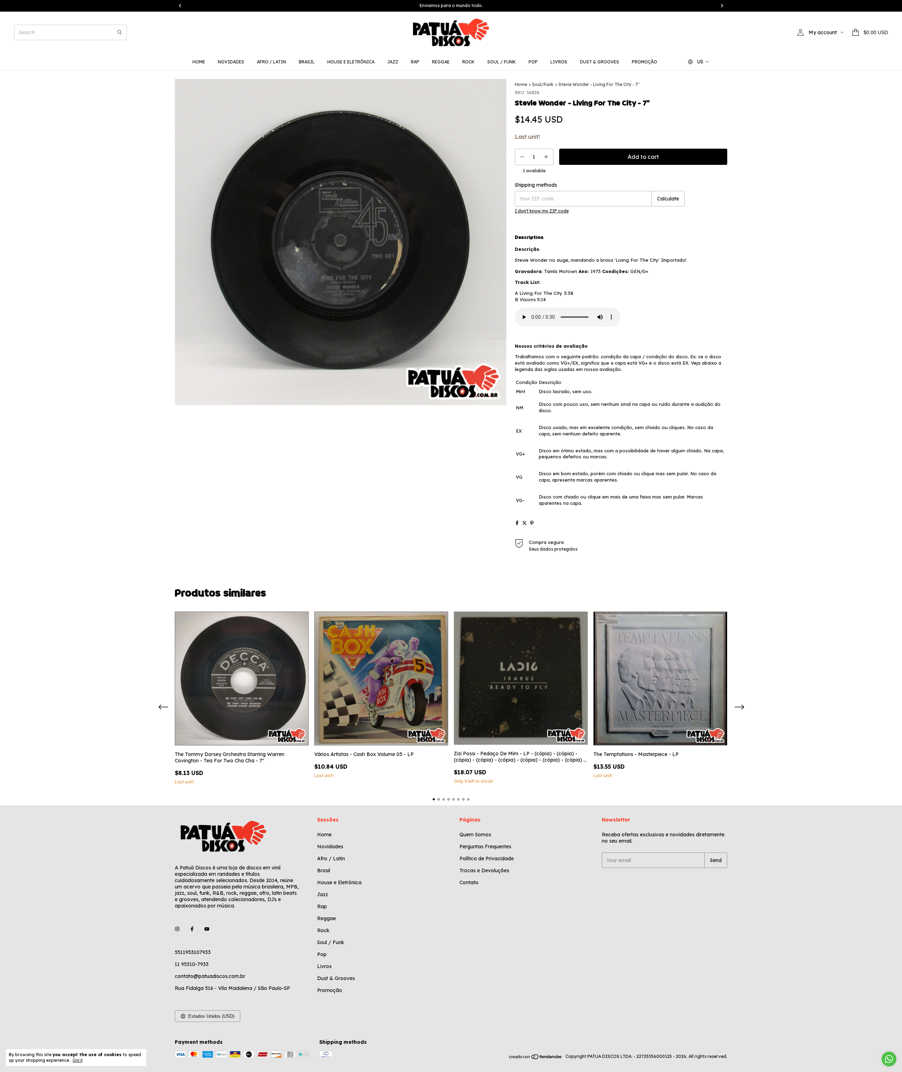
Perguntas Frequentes (485, 846)
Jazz (392, 61)
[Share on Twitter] (524, 523)
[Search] (120, 32)
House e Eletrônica (351, 61)
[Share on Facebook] (517, 523)
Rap (415, 61)
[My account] (800, 32)
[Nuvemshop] (535, 1058)
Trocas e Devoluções (484, 870)
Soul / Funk (501, 61)
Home (198, 61)
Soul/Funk (543, 84)
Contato (468, 882)
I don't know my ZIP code (542, 210)
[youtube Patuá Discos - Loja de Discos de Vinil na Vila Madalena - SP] (206, 929)
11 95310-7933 (192, 964)
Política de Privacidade (486, 858)
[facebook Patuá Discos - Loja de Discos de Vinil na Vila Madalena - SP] (192, 929)
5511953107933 (193, 952)
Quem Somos (475, 834)
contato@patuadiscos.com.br (210, 976)
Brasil (307, 61)
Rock (468, 61)
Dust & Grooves (599, 61)
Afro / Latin (271, 61)
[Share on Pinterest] (532, 523)
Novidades (231, 61)
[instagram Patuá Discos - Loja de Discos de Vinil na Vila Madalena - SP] (177, 929)
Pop (533, 61)
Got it (77, 1060)
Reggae (441, 61)
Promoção (644, 61)
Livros (558, 61)
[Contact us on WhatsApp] (889, 1059)
